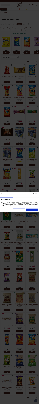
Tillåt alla (31, 209)
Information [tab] (19, 196)
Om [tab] (32, 196)
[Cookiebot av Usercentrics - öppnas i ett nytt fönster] (34, 193)
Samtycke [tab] (6, 196)
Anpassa (18, 209)
